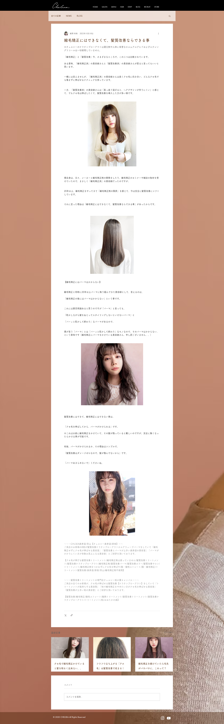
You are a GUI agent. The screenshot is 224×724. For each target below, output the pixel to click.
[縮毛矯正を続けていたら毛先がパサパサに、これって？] (154, 647)
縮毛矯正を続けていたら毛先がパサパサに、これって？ (153, 666)
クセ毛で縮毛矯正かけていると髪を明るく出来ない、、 (69, 666)
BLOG (79, 16)
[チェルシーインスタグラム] (162, 718)
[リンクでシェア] (71, 615)
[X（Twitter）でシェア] (65, 615)
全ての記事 (56, 16)
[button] (169, 16)
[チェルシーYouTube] (168, 718)
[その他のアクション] (158, 33)
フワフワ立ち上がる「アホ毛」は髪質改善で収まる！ (110, 666)
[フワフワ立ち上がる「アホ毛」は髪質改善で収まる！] (112, 647)
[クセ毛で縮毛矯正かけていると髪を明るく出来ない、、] (70, 647)
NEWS (69, 16)
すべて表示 (168, 632)
